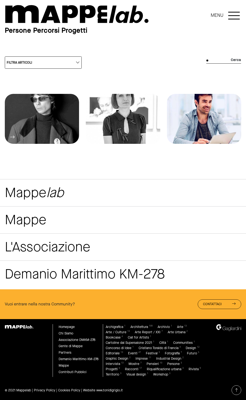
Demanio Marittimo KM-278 (78, 359)
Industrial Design (168, 358)
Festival (152, 353)
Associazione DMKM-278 (77, 340)
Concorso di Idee (118, 348)
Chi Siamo (66, 333)
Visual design (136, 374)
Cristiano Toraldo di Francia (158, 348)
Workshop (160, 374)
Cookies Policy (69, 390)
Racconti (131, 369)
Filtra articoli (19, 62)
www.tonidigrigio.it (109, 390)
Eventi (132, 353)
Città (162, 342)
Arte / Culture (116, 332)
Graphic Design (117, 358)
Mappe (64, 365)
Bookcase (113, 337)
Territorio (112, 374)
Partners (65, 352)
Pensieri (153, 364)
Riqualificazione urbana (164, 369)
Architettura (139, 327)
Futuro (192, 353)
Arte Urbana (176, 332)
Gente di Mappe (71, 346)
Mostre (134, 364)
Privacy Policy (44, 390)
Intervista (113, 364)
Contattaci (212, 304)
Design (191, 348)
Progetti (112, 369)
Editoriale (113, 353)
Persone (173, 364)
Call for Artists (138, 337)
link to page (77, 14)
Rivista (194, 369)
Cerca (236, 60)
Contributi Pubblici (72, 372)
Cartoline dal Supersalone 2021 (129, 342)
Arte (180, 327)
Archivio (164, 327)
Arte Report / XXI (147, 332)
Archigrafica (114, 327)
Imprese (141, 358)
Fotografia (172, 353)
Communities (183, 342)
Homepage (67, 327)
